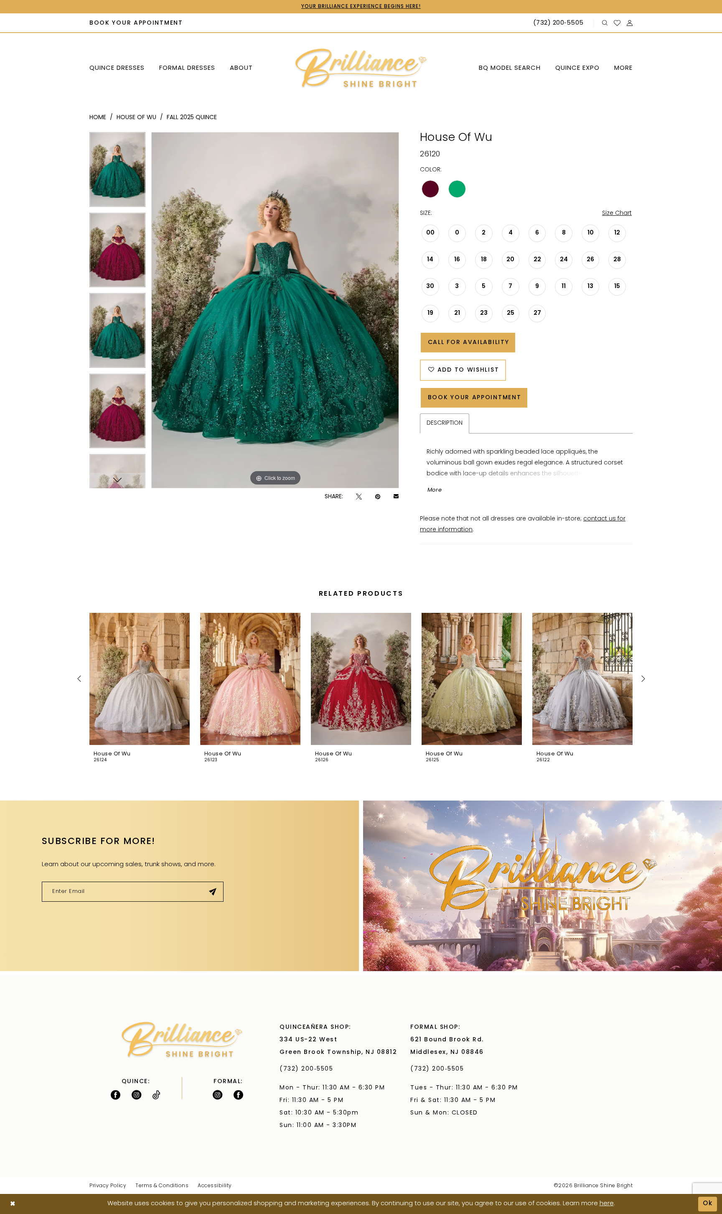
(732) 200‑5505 (309, 1069)
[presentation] (139, 679)
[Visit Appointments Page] (542, 886)
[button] (630, 23)
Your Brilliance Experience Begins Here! (361, 6)
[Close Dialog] (12, 1204)
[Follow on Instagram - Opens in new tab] (136, 1094)
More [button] (434, 490)
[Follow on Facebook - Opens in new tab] (115, 1094)
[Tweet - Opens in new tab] (359, 496)
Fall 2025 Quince (192, 118)
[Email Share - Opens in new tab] (396, 497)
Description (445, 423)
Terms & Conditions (161, 1185)
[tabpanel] (117, 172)
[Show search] (605, 23)
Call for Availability (468, 342)
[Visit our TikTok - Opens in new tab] (156, 1094)
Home (97, 118)
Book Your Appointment (474, 398)
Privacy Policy (107, 1185)
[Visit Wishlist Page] (617, 23)
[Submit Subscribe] (213, 891)
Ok (708, 1204)
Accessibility (215, 1185)
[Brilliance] (361, 68)
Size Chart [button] (617, 213)
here (607, 1204)
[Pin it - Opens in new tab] (378, 496)
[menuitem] (136, 23)
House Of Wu (136, 118)
